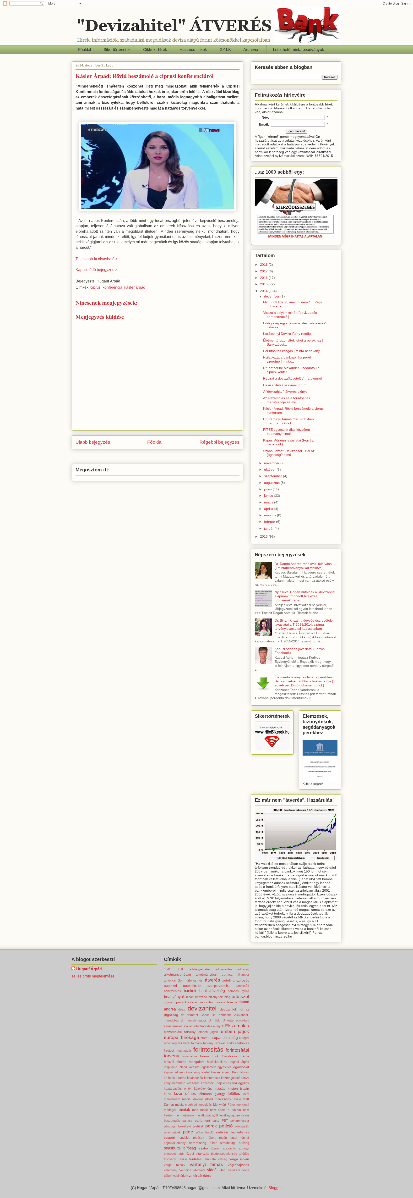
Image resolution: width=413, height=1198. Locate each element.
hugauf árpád (239, 1062)
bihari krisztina (196, 997)
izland (183, 1067)
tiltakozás (202, 1153)
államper (243, 974)
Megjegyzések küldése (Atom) (169, 456)
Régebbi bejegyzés (219, 442)
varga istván (239, 1159)
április (269, 509)
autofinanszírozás (235, 980)
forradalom (189, 1056)
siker (213, 1143)
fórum (204, 1056)
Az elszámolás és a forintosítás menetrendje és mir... (286, 400)
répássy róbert (204, 1137)
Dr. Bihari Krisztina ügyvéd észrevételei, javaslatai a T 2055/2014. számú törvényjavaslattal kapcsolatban (304, 624)
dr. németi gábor (193, 1020)
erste (204, 1038)
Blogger (275, 1188)
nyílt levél (219, 1115)
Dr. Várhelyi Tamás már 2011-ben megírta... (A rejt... (288, 421)
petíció (226, 1125)
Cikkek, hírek (155, 49)
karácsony (193, 1072)
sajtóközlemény (175, 1143)
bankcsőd (242, 986)
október (270, 469)
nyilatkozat (203, 1115)
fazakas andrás (225, 1043)
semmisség (197, 1143)
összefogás (172, 1120)
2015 (264, 284)
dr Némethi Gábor (195, 1015)
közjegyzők (240, 1083)
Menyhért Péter (224, 1104)
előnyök (218, 1026)
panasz (187, 1120)
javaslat (194, 1067)
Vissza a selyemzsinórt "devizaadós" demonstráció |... (290, 315)
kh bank (169, 1078)
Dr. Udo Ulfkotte (221, 1020)
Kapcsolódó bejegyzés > (96, 270)
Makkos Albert (202, 1099)
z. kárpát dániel (200, 1175)
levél (246, 1094)
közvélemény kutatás (209, 1088)
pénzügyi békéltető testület (183, 1126)
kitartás (181, 1078)
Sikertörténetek (117, 49)
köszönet (193, 1083)
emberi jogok (208, 1032)
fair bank (184, 1043)
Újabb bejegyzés (93, 442)
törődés (244, 1153)
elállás (188, 1026)
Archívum (252, 49)
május (269, 502)
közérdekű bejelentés (216, 1083)
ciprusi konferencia (106, 287)
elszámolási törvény (180, 1032)
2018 (264, 264)
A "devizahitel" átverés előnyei (285, 391)
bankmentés (172, 991)
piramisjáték (172, 1132)
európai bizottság (223, 1038)
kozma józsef (230, 1078)
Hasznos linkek (193, 49)
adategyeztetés (200, 969)
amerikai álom (174, 980)
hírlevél (169, 1062)
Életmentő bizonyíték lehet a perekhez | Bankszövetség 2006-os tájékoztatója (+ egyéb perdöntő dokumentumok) (305, 681)
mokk (204, 1110)
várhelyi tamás (206, 1164)
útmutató (210, 1159)
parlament (202, 1120)
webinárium (180, 1175)
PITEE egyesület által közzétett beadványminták (286, 432)
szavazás (229, 1148)
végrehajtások (238, 1165)
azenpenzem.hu (218, 986)
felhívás (243, 1043)
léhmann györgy (212, 1094)
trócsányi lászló (175, 1159)
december (272, 296)
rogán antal (228, 1137)
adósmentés (223, 969)
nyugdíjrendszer (238, 1115)
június (269, 495)
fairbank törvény (202, 1043)
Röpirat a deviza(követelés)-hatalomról (292, 378)
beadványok (174, 997)
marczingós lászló (228, 1099)
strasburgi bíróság (180, 1148)
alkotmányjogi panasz (214, 974)
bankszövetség (212, 991)
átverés (212, 980)
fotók (215, 1056)
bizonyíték (215, 997)
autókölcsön (192, 986)
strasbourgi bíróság (234, 1143)
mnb (195, 1110)
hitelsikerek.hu (217, 1062)
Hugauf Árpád (89, 969)
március (270, 515)
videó (212, 1170)
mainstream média (177, 1099)
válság (222, 1159)
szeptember (273, 476)
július (268, 489)
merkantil (242, 1104)
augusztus (272, 483)
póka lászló (204, 1132)
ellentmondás (203, 1026)
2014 (264, 291)
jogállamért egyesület (216, 1067)
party (215, 1120)
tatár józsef (186, 1153)
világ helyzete (229, 1170)
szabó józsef (209, 1148)
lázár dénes (185, 1094)
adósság (243, 969)
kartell (206, 1072)
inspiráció (170, 1067)
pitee (188, 1131)
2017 (264, 271)
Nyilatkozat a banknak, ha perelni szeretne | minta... (288, 359)
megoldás (205, 1104)
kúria (167, 1094)
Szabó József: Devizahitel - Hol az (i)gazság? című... (289, 453)
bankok (190, 991)
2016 (264, 278)
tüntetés (195, 1159)
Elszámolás (237, 1025)
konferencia (212, 1078)
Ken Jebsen (240, 1072)
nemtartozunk (184, 1115)
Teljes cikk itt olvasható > (97, 259)
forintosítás (208, 1049)
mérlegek (170, 1110)
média (179, 1104)
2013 (264, 536)
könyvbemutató (174, 1083)
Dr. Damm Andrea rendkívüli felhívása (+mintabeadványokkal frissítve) (303, 566)
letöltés (234, 1094)
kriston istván (238, 1088)
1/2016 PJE (174, 969)
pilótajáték (242, 1126)
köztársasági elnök (178, 1088)
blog (227, 997)
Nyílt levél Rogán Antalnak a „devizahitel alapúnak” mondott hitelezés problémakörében (305, 596)
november (272, 463)
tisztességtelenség (224, 1153)
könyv (245, 1078)
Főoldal (84, 49)
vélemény (170, 1170)
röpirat (244, 1137)
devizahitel (202, 1008)
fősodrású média (235, 1056)
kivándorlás (195, 1078)
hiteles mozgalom (190, 1062)
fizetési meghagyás (178, 1050)
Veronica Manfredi (192, 1170)
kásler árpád (134, 287)
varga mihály (174, 1165)
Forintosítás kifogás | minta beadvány (291, 351)
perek (211, 1125)
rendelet (184, 1137)
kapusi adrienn (174, 1072)
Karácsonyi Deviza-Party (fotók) (287, 334)
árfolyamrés (194, 980)
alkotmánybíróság (177, 974)
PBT (225, 1120)
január (269, 528)
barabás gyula (238, 991)
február (270, 522)
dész (181, 1009)
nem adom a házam (225, 1110)
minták (184, 1110)
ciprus (168, 1002)
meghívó (191, 1104)
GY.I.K (225, 49)
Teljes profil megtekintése (92, 976)
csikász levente (226, 1002)
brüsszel (240, 996)
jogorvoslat (241, 1067)
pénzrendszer (239, 1120)
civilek (208, 1002)
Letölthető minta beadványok (298, 49)
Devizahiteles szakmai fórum (284, 385)
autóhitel (170, 986)
